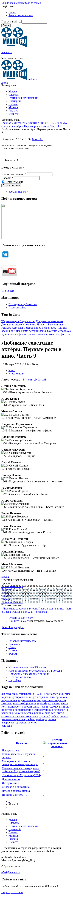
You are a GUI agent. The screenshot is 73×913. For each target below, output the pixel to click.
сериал (46, 712)
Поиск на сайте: (11, 21)
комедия (52, 330)
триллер (32, 334)
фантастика (53, 334)
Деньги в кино (11, 779)
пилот (67, 706)
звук (36, 703)
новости (16, 706)
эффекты (24, 722)
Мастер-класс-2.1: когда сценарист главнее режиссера (20, 763)
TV (3, 321)
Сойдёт (5, 595)
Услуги (13, 91)
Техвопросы (49, 327)
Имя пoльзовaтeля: (13, 174)
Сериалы (17, 327)
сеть (53, 712)
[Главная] (14, 46)
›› (9, 807)
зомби (43, 703)
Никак (5, 592)
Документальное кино (49, 321)
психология (61, 709)
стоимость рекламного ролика (19, 716)
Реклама (13, 110)
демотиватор (49, 700)
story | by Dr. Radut (12, 892)
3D (3, 693)
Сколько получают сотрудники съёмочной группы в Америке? (21, 770)
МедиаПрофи (24, 693)
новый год (46, 706)
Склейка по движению (16, 786)
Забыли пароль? (18, 191)
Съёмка (13, 104)
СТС (36, 693)
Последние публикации (23, 304)
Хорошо (6, 598)
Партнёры (15, 680)
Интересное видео (20, 677)
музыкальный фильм (14, 334)
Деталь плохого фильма (16, 790)
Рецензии (14, 644)
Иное (26, 324)
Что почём (7, 290)
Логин (12, 12)
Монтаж (13, 107)
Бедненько (7, 589)
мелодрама (64, 330)
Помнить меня (14, 181)
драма (42, 330)
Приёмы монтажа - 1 (14, 794)
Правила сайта (17, 307)
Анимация (12, 321)
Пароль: (7, 177)
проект (40, 709)
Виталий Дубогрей (34, 379)
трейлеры (41, 719)
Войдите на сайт (19, 620)
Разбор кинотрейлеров (22, 640)
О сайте (13, 113)
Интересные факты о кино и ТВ (33, 122)
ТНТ (42, 693)
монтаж (6, 706)
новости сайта (30, 706)
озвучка (58, 706)
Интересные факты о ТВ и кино (28, 667)
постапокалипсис (25, 709)
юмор (33, 722)
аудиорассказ (53, 693)
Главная (6, 122)
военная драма (19, 330)
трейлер (30, 719)
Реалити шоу (55, 324)
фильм (52, 719)
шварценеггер (9, 722)
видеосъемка (9, 700)
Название (22, 743)
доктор (61, 700)
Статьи (13, 650)
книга (64, 703)
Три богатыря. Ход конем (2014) (21, 775)
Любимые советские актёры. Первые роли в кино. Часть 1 (34, 124)
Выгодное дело (11, 750)
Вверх (5, 576)
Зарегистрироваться (21, 15)
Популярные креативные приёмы (29, 673)
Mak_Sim (37, 139)
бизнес (66, 693)
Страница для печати (21, 617)
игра (51, 703)
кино (57, 703)
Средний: (7, 583)
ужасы (42, 334)
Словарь (14, 94)
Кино (33, 324)
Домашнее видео (11, 324)
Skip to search (33, 2)
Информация (16, 373)
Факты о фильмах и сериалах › (30, 611)
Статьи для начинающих (23, 97)
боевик (5, 330)
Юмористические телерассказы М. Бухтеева (35, 670)
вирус (37, 700)
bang (8, 693)
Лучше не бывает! (12, 602)
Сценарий (15, 100)
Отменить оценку (12, 586)
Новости (42, 324)
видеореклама (58, 697)
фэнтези (66, 334)
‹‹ (9, 801)
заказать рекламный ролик (17, 703)
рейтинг (6, 712)
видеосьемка (25, 700)
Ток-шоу (62, 327)
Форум (13, 653)
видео (5, 697)
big (13, 693)
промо (49, 709)
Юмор (12, 647)
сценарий (44, 716)
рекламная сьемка (22, 712)
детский (34, 330)
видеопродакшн (19, 697)
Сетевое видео (32, 327)
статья (60, 712)
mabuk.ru (6, 52)
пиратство (7, 709)
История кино (10, 783)
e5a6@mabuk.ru (10, 872)
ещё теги (6, 725)
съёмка (55, 716)
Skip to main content (12, 2)
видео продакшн (39, 697)
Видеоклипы (27, 321)
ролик (37, 712)
